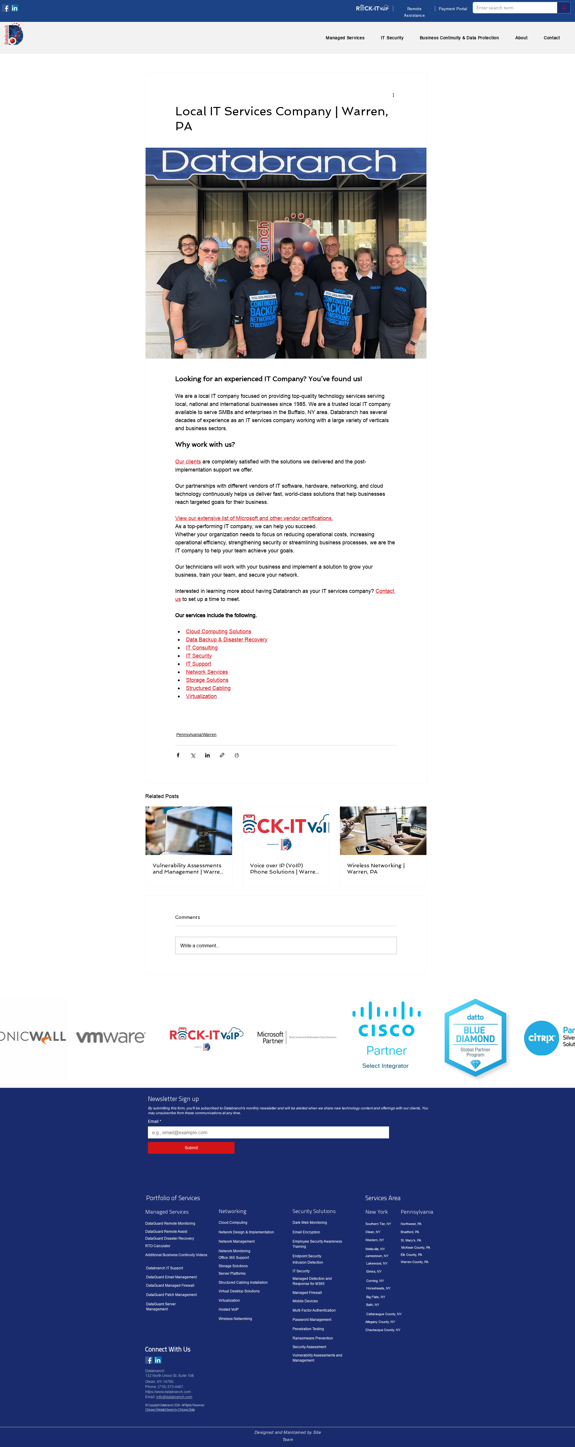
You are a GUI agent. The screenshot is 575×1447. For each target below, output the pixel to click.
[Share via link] (222, 755)
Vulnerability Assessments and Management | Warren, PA (189, 868)
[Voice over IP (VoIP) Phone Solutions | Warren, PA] (286, 830)
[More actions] (393, 94)
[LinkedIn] (14, 8)
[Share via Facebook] (178, 755)
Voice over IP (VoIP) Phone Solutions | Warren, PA (285, 868)
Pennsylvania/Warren (196, 734)
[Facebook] (5, 8)
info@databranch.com (174, 1397)
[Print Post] (237, 755)
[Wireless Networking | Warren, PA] (383, 830)
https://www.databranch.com (168, 1391)
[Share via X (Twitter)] (193, 755)
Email (154, 1121)
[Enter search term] (564, 7)
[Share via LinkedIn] (207, 755)
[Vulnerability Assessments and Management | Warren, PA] (189, 830)
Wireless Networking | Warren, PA (376, 868)
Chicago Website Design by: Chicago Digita (170, 1409)
